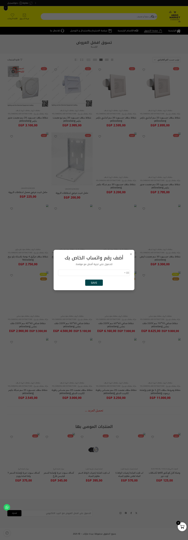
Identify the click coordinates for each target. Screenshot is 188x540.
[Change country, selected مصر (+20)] (126, 273)
